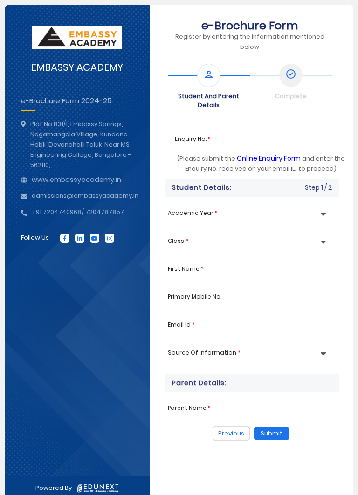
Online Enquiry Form (269, 158)
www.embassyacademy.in (76, 179)
